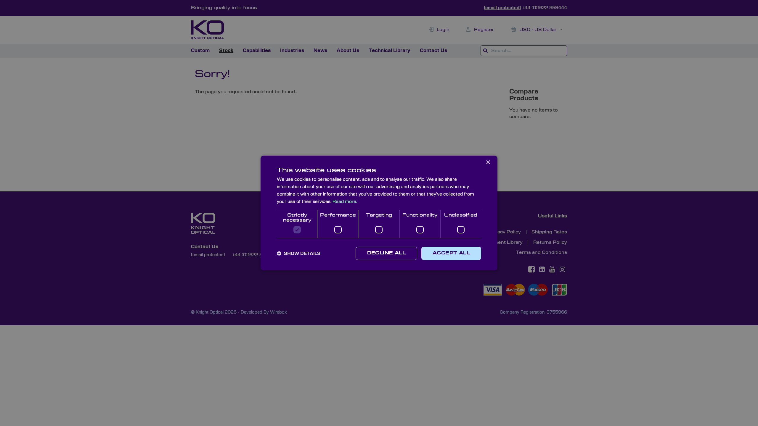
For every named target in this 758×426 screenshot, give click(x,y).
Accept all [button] (451, 253)
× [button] (488, 162)
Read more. (345, 201)
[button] (298, 253)
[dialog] (379, 213)
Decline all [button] (386, 253)
